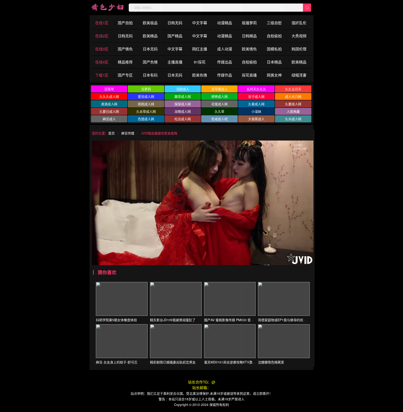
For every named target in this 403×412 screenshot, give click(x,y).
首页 (111, 133)
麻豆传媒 (127, 133)
